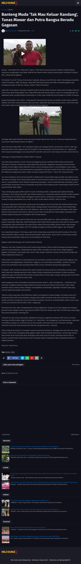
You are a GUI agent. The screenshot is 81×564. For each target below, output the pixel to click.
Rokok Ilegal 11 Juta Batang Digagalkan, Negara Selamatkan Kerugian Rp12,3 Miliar (35, 536)
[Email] (37, 358)
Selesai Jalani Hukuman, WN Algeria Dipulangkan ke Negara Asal (30, 500)
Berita (11, 10)
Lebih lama (74, 434)
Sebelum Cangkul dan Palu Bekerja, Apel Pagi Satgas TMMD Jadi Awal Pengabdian (34, 446)
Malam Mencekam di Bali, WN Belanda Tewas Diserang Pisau (28, 527)
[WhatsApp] (78, 31)
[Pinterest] (32, 358)
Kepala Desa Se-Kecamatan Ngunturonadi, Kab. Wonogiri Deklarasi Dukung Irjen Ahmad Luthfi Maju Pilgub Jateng (44, 482)
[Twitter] (76, 31)
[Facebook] (73, 31)
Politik (12, 352)
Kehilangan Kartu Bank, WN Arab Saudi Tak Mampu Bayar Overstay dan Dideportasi (35, 509)
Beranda (4, 10)
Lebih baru (6, 434)
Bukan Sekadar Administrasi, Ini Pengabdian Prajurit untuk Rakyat (30, 455)
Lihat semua (75, 364)
